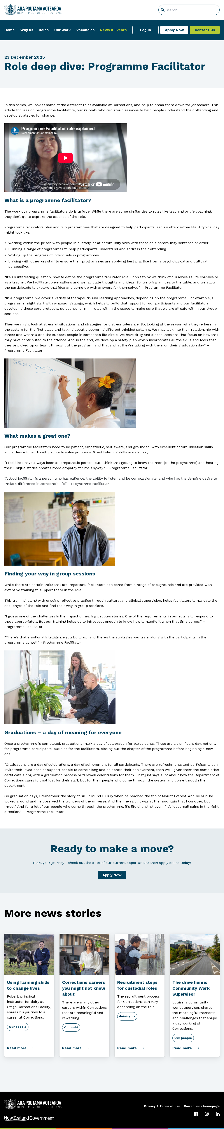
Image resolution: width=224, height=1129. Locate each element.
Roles (44, 30)
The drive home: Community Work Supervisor (191, 988)
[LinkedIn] (218, 1114)
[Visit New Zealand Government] (112, 1118)
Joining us (127, 1016)
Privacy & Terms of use (162, 1106)
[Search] (162, 10)
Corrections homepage (202, 1106)
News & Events (113, 30)
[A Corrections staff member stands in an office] (84, 954)
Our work (62, 30)
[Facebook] (196, 1114)
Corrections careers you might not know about (83, 988)
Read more (16, 1048)
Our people (17, 1026)
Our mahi (71, 1027)
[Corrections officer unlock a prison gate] (139, 954)
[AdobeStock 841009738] (195, 954)
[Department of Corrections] (32, 1104)
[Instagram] (207, 1114)
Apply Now (174, 30)
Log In (145, 30)
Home (9, 30)
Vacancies (85, 30)
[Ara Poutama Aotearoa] (32, 9)
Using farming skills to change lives (28, 985)
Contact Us (205, 30)
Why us (26, 30)
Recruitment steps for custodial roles (137, 985)
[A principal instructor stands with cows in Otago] (29, 954)
